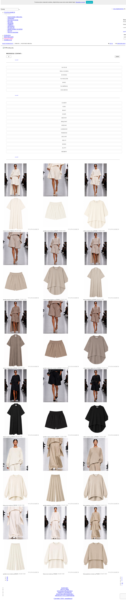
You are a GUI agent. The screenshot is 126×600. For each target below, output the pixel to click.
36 (7, 578)
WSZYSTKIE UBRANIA (15, 17)
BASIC (64, 82)
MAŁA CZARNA (64, 71)
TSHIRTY (10, 24)
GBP (118, 43)
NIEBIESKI (64, 133)
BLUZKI (10, 21)
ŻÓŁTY (64, 140)
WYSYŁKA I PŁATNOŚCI (65, 591)
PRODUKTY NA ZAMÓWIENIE (64, 595)
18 (7, 577)
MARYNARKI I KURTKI (15, 29)
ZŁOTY (64, 148)
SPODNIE (10, 23)
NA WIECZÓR (64, 78)
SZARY (64, 114)
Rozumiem (89, 2)
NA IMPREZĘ (64, 86)
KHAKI (64, 144)
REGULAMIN (65, 589)
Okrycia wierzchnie (13, 32)
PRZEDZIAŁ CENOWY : (14, 53)
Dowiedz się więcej (80, 2)
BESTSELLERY (9, 37)
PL (109, 43)
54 (7, 580)
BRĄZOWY (64, 121)
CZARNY (64, 102)
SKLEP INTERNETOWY (7, 43)
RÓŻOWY (64, 125)
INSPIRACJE (8, 40)
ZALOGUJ (116, 9)
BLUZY (10, 30)
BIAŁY (64, 110)
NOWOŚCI (7, 35)
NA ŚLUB (64, 67)
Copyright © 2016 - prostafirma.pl (63, 598)
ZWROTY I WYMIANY (65, 592)
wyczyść (16, 59)
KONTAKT (64, 588)
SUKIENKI (11, 18)
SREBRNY (64, 151)
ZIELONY (64, 136)
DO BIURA (64, 75)
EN (112, 43)
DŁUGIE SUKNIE (13, 20)
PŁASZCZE (11, 27)
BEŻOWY (64, 118)
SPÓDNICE (11, 26)
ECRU (64, 106)
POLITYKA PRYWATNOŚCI (64, 594)
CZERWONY (64, 129)
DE (110, 43)
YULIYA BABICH (9, 12)
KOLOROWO (64, 90)
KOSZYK (121, 9)
